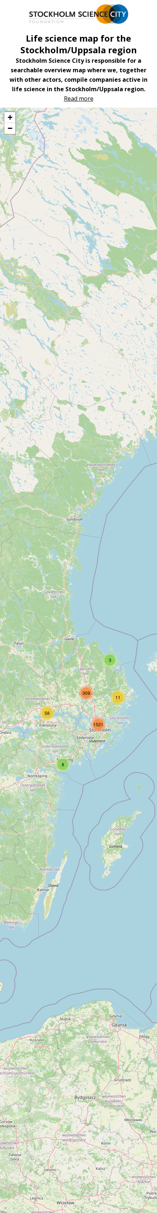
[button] (110, 660)
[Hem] (78, 14)
